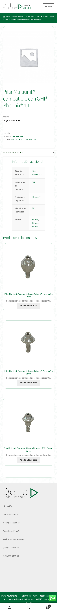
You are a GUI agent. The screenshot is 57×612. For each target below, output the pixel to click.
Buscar (28, 607)
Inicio (8, 16)
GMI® (25, 16)
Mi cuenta (9, 607)
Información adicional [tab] (13, 152)
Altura (6, 116)
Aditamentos (17, 16)
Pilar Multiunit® (48, 16)
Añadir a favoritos (28, 305)
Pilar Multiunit (30, 139)
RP (33, 208)
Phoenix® (36, 197)
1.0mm (35, 219)
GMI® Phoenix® (34, 16)
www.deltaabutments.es (44, 595)
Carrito (44, 605)
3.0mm (35, 226)
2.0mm (35, 223)
